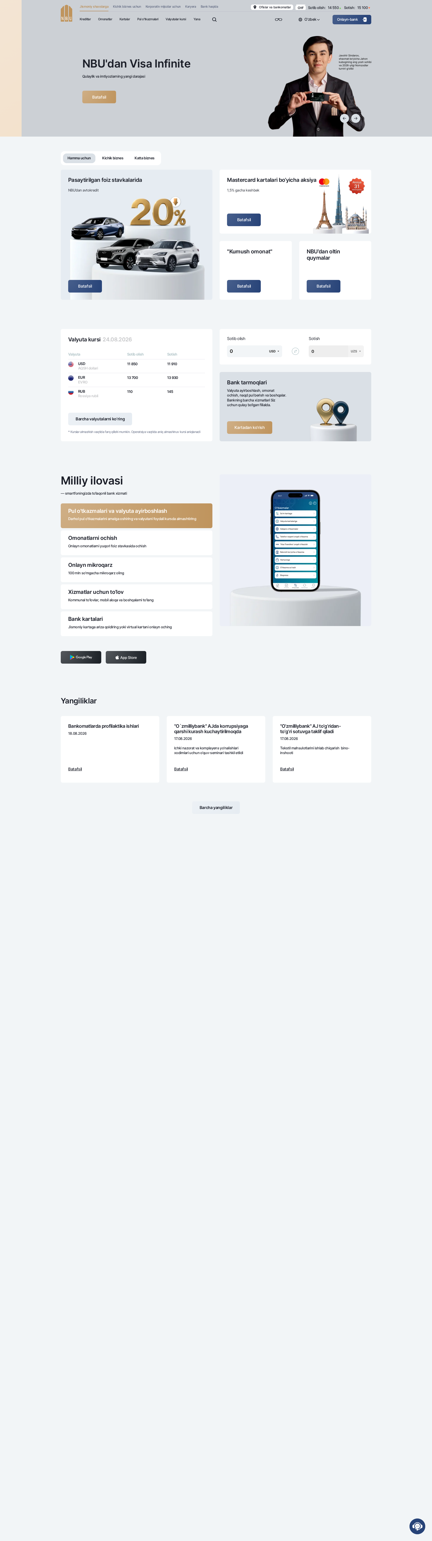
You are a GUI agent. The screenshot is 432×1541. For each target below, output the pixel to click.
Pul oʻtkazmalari (147, 19)
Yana (197, 19)
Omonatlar (105, 19)
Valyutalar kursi (176, 19)
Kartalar (124, 19)
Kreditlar (85, 19)
